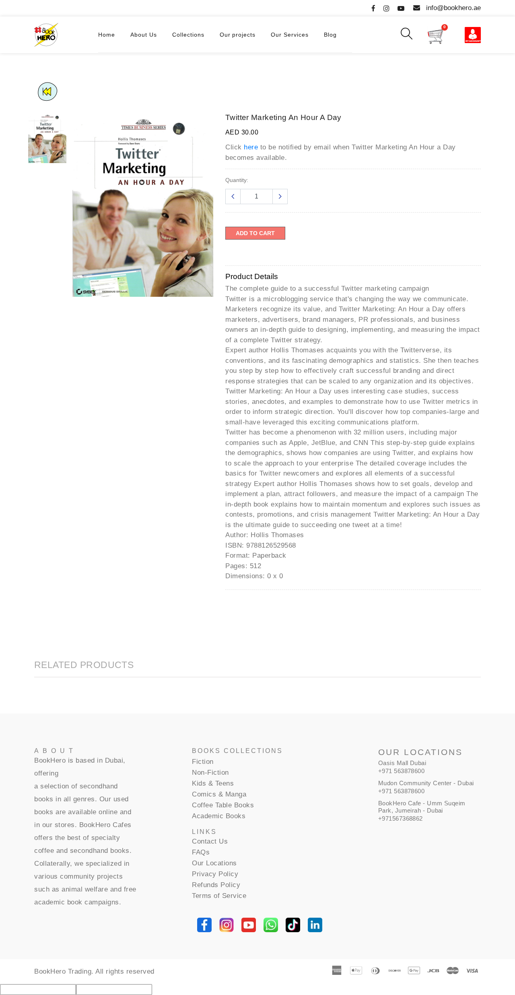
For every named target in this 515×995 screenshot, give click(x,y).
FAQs (201, 852)
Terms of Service (219, 896)
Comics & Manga (219, 794)
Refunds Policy (216, 885)
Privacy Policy (215, 874)
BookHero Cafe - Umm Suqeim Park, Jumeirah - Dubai (422, 807)
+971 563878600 (401, 770)
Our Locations (214, 863)
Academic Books (218, 816)
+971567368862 (400, 818)
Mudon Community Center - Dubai (426, 783)
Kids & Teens (213, 783)
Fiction (203, 761)
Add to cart (255, 233)
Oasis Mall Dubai (402, 762)
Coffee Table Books (223, 805)
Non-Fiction (210, 772)
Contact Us (210, 841)
